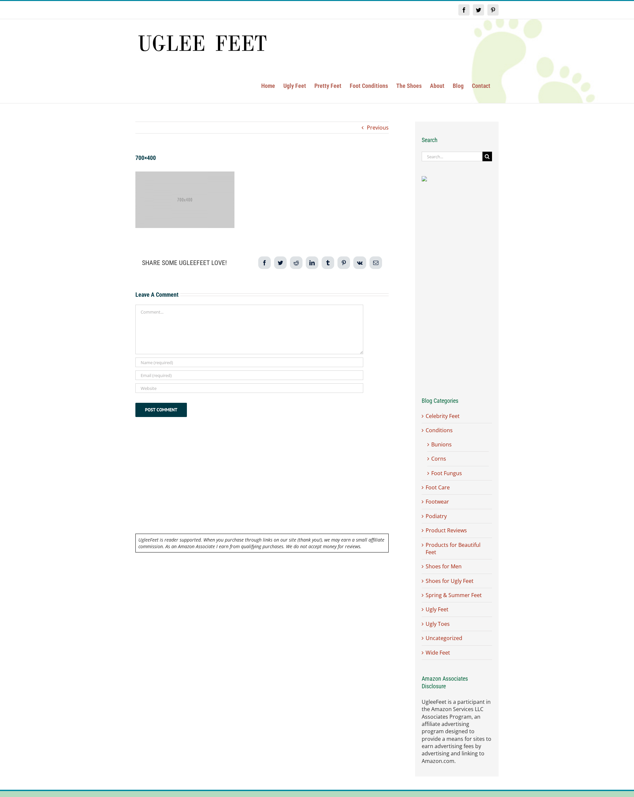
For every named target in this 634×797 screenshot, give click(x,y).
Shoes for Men (444, 566)
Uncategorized (444, 638)
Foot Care (438, 487)
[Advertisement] (262, 484)
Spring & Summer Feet (454, 595)
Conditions (439, 430)
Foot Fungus (446, 473)
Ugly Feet (437, 609)
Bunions (441, 444)
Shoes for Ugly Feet (450, 581)
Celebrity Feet (443, 416)
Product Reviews (446, 530)
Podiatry (436, 516)
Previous (378, 127)
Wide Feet (438, 652)
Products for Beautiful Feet (453, 548)
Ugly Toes (438, 623)
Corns (438, 458)
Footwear (437, 501)
